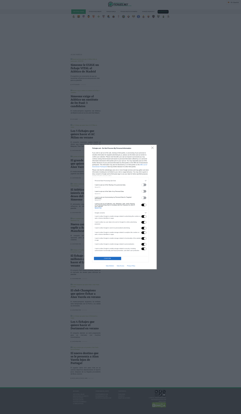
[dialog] (120, 207)
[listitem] (120, 181)
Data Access (120, 266)
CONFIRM (107, 258)
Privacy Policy (131, 266)
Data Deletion (110, 266)
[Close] (153, 148)
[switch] (143, 185)
